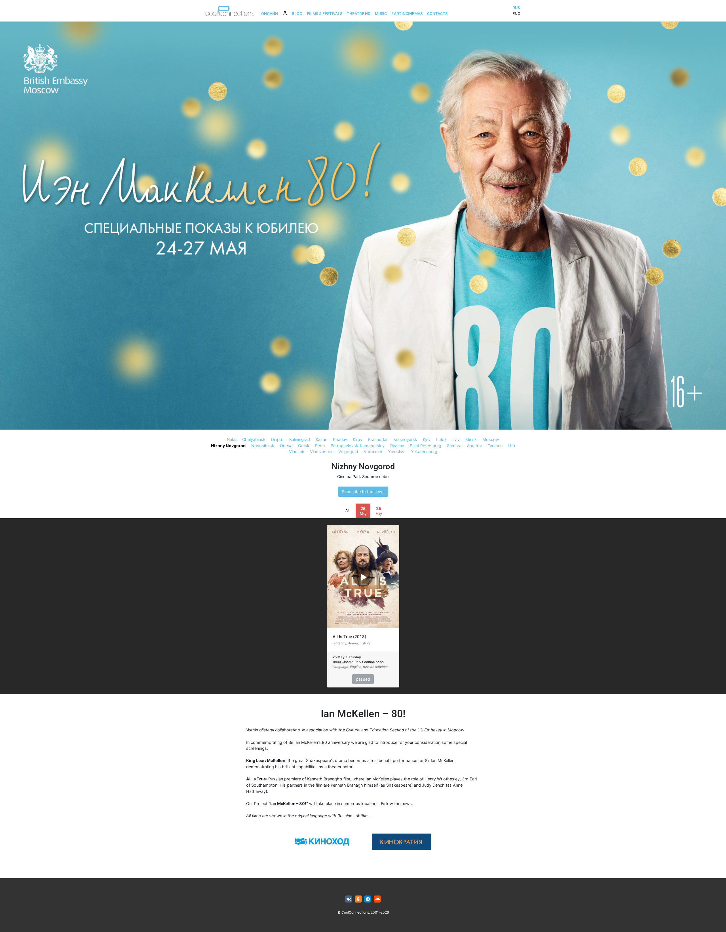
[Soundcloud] (377, 899)
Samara (454, 445)
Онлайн (269, 13)
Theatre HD (358, 13)
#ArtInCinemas (407, 13)
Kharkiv (340, 439)
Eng (516, 13)
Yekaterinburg (424, 451)
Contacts (437, 13)
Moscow (490, 439)
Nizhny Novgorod (228, 445)
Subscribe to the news (363, 491)
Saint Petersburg (425, 445)
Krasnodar (378, 439)
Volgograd (348, 451)
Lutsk (441, 439)
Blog (297, 13)
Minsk (471, 439)
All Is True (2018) (349, 636)
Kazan (321, 439)
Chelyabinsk (253, 439)
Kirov (357, 439)
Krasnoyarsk (405, 439)
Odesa (286, 445)
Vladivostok (321, 451)
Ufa (511, 445)
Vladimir (296, 451)
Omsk (303, 445)
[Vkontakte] (349, 899)
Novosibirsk (262, 445)
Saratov (474, 445)
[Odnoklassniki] (358, 899)
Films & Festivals (324, 13)
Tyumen (495, 445)
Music (381, 13)
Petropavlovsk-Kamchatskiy (358, 445)
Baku (232, 439)
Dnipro (277, 439)
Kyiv (426, 439)
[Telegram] (368, 899)
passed (363, 679)
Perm (320, 445)
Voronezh (373, 451)
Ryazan (397, 445)
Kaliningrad (299, 439)
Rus (516, 7)
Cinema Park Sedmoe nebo (363, 476)
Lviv (456, 439)
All (347, 510)
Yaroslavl (396, 451)
